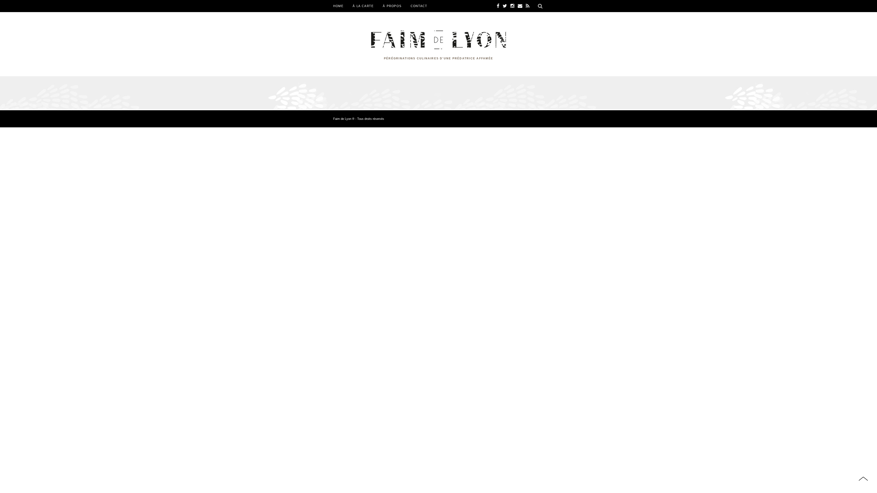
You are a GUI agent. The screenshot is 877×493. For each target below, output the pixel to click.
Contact (419, 6)
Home (338, 6)
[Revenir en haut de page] (863, 479)
